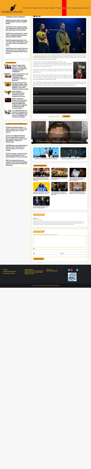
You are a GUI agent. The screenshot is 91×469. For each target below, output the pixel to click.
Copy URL (66, 116)
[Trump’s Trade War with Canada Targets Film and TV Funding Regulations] (41, 201)
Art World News (59, 127)
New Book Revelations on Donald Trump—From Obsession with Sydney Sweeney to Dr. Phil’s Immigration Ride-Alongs (20, 86)
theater (58, 8)
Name (34, 248)
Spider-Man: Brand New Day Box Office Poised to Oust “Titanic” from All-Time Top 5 (77, 193)
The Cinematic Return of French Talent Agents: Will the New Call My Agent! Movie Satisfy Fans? (59, 193)
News (64, 8)
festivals (52, 8)
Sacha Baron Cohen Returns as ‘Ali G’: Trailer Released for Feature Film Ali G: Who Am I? (41, 193)
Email (34, 253)
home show (38, 8)
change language (77, 8)
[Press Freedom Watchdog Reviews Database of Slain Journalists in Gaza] (8, 93)
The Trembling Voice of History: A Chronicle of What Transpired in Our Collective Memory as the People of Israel (19, 114)
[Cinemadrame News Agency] (12, 8)
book (68, 8)
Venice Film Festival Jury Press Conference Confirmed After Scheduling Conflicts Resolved (20, 77)
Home (25, 8)
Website (62, 253)
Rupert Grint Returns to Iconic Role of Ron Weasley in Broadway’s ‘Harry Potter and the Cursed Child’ (41, 179)
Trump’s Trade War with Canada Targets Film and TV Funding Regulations (40, 207)
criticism (45, 8)
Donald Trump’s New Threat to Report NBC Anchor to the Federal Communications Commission (19, 68)
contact (87, 8)
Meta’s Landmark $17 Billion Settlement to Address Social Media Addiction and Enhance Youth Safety (77, 179)
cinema (30, 8)
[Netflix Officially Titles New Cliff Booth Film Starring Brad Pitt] (59, 172)
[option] (59, 132)
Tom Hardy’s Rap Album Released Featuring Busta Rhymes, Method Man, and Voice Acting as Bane (59, 132)
